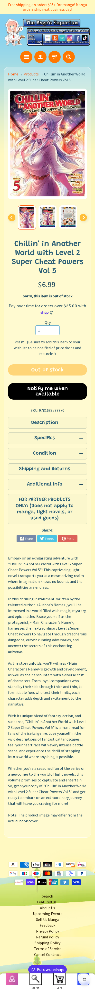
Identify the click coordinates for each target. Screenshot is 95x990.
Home (13, 74)
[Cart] (54, 57)
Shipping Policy (47, 942)
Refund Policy (47, 937)
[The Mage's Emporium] (47, 32)
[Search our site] (69, 57)
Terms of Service (47, 948)
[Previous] (11, 217)
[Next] (83, 217)
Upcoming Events (47, 913)
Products (31, 74)
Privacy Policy (47, 931)
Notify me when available (47, 391)
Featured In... (47, 901)
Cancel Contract (47, 954)
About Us (47, 907)
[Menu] (26, 57)
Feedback (47, 925)
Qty (48, 322)
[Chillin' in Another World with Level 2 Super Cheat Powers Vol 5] (27, 217)
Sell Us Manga (47, 919)
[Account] (40, 57)
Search (47, 896)
